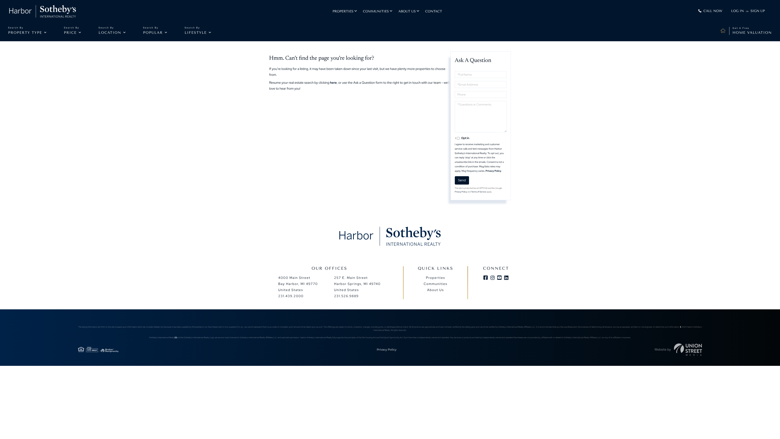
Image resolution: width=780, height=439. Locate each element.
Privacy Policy (493, 171)
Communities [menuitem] (376, 11)
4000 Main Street (298, 284)
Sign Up (758, 11)
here (333, 82)
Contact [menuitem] (433, 11)
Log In (737, 11)
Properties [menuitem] (343, 11)
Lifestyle (196, 33)
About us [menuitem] (407, 11)
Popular (153, 33)
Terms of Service (478, 192)
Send (462, 180)
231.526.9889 (346, 296)
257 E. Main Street (357, 284)
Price (70, 33)
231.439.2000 (291, 296)
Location (110, 33)
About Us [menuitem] (435, 290)
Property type (25, 33)
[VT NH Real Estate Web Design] (688, 349)
